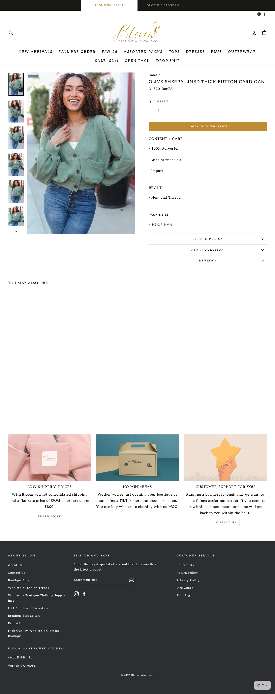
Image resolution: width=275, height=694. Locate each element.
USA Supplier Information (28, 608)
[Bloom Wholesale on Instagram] (76, 593)
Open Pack (137, 61)
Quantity (159, 101)
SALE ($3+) (107, 61)
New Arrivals (36, 52)
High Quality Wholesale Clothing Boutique (34, 633)
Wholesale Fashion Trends (28, 588)
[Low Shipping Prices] (49, 457)
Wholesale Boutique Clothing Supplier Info (37, 598)
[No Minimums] (137, 457)
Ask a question (207, 249)
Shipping (183, 595)
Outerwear (242, 52)
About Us (15, 565)
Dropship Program (166, 5)
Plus (216, 52)
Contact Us (225, 522)
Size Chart (185, 588)
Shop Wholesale (109, 5)
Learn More (49, 516)
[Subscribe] (131, 580)
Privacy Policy (188, 580)
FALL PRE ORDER (77, 52)
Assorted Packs (143, 52)
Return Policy (207, 239)
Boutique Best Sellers (24, 615)
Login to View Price (208, 126)
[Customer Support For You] (225, 457)
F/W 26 (110, 52)
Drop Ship (168, 61)
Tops (174, 52)
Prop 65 (14, 623)
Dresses (195, 52)
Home (153, 75)
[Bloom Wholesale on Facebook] (84, 593)
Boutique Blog (18, 580)
